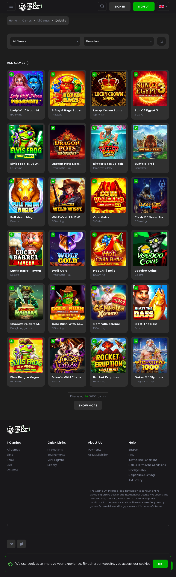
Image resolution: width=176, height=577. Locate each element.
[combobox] (163, 6)
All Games (13, 449)
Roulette (12, 470)
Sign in (120, 6)
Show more (88, 405)
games (27, 20)
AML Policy (136, 480)
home (13, 20)
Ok (160, 564)
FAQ (131, 454)
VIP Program (55, 460)
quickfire (61, 20)
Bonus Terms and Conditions (147, 464)
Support (133, 449)
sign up (144, 6)
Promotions (55, 449)
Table (10, 460)
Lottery (52, 464)
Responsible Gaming (142, 475)
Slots (10, 454)
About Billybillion (98, 454)
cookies (144, 564)
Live (9, 464)
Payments (94, 449)
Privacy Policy (137, 470)
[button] (45, 41)
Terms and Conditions (143, 460)
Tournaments (56, 454)
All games (43, 20)
